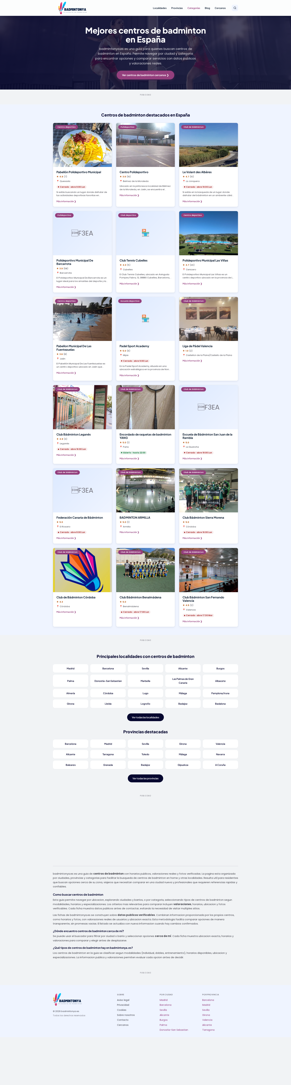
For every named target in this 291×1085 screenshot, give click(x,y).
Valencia (220, 743)
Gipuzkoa (183, 764)
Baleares (71, 764)
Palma (70, 680)
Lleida (108, 703)
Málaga (183, 693)
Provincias (177, 7)
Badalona (220, 703)
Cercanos (220, 7)
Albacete (220, 680)
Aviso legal (123, 1000)
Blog (207, 7)
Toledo (145, 754)
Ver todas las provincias (145, 778)
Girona (70, 703)
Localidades (160, 7)
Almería (70, 693)
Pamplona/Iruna (220, 693)
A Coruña (220, 764)
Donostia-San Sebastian (108, 680)
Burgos (220, 668)
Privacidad (123, 1005)
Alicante (183, 668)
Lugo (145, 693)
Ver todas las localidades (145, 717)
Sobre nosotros (126, 1015)
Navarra (220, 754)
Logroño (145, 703)
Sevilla (145, 668)
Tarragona (108, 754)
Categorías (193, 7)
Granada (108, 764)
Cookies (121, 1010)
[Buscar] (235, 8)
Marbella (145, 680)
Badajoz (182, 703)
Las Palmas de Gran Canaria (183, 680)
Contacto (122, 1020)
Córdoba (108, 693)
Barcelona (108, 668)
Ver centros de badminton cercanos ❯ (145, 75)
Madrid (70, 668)
